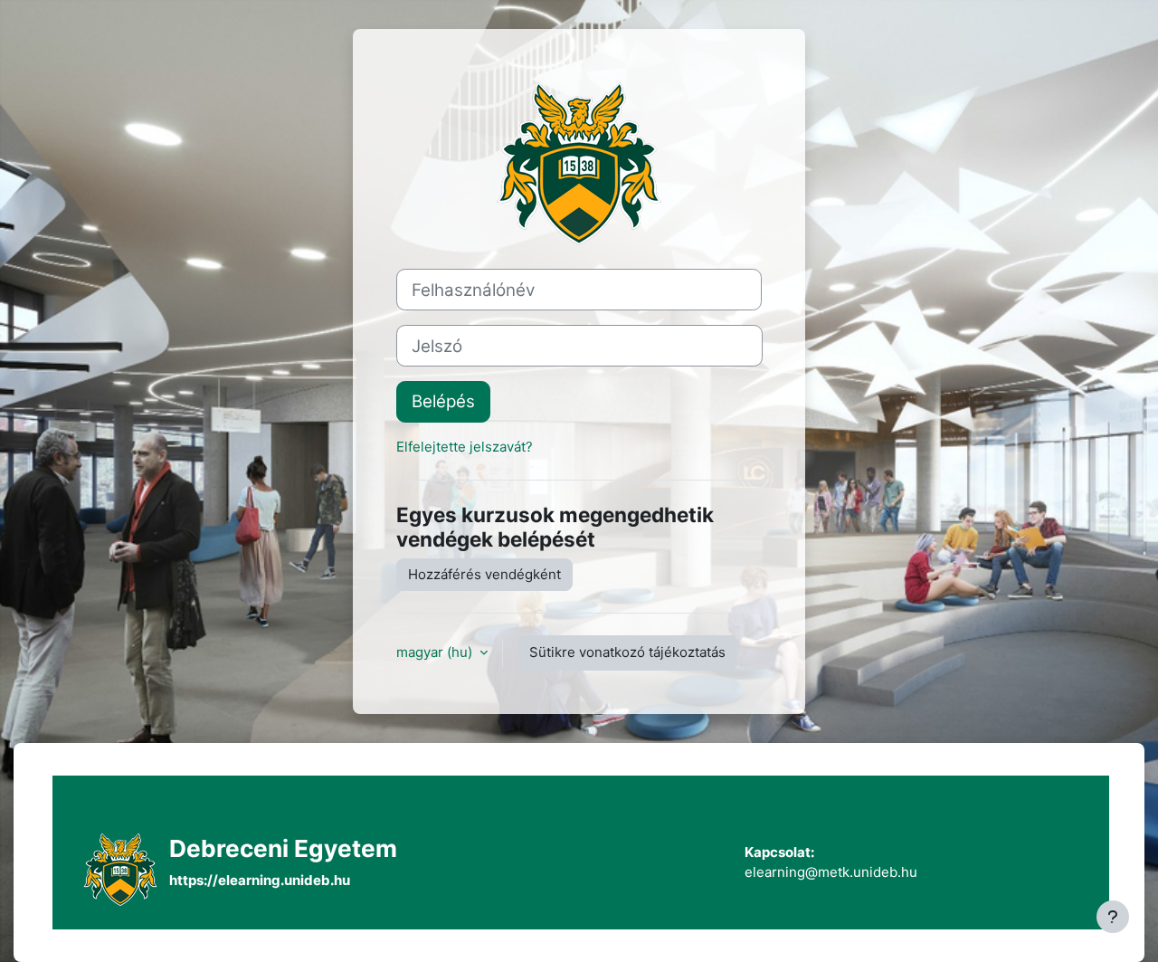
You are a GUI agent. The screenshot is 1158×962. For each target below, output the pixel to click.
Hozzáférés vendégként (484, 574)
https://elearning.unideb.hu (259, 880)
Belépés (443, 401)
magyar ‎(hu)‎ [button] (436, 652)
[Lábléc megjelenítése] (1112, 916)
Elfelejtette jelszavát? (464, 446)
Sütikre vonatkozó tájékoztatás (627, 652)
